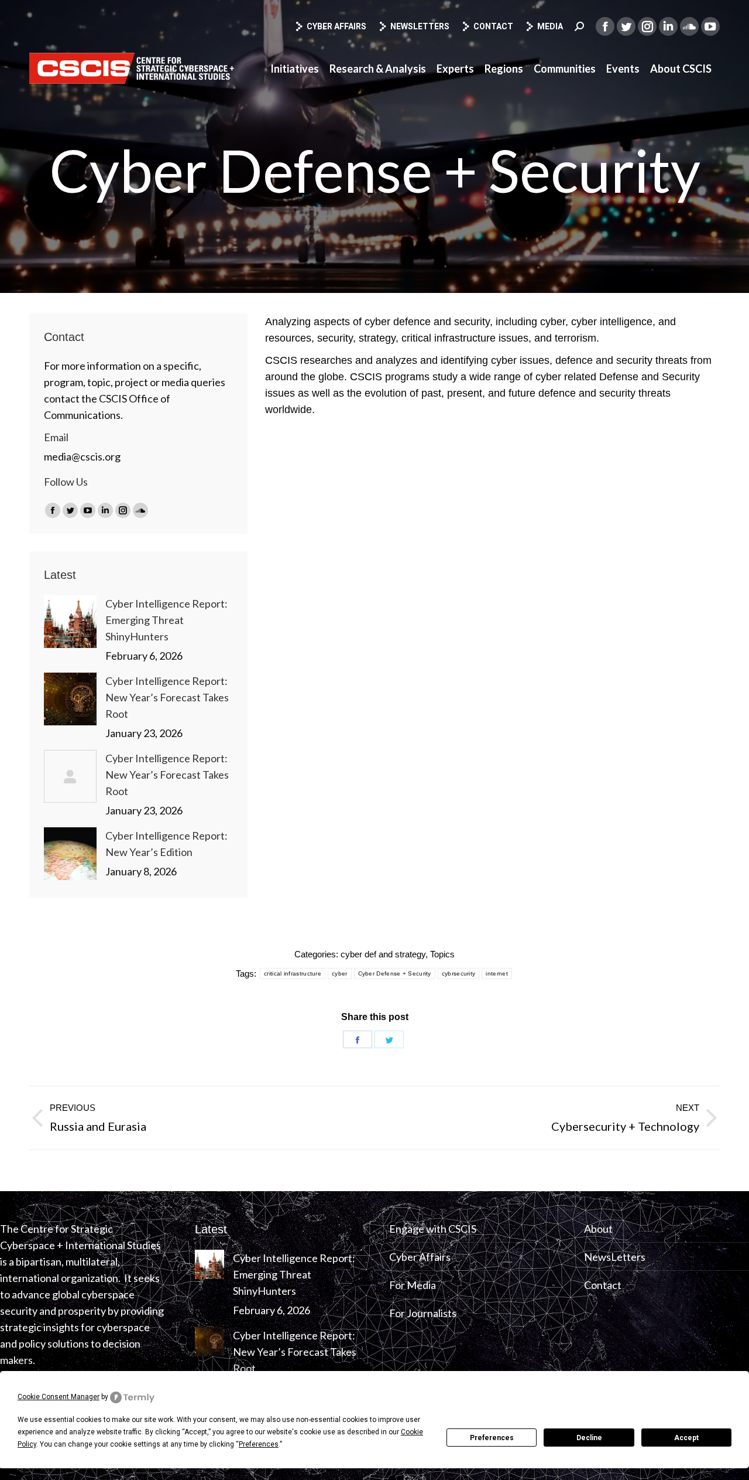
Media (550, 26)
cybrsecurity (459, 973)
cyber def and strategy (383, 954)
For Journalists (422, 1313)
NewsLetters (614, 1256)
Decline (589, 1438)
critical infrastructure (292, 973)
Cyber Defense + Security (394, 973)
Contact (493, 26)
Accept (686, 1438)
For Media (412, 1284)
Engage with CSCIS (432, 1228)
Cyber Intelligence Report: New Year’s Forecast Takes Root (167, 697)
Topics (442, 954)
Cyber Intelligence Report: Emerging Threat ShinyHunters (166, 620)
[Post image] (70, 621)
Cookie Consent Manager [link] (58, 1397)
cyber (340, 973)
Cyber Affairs (336, 26)
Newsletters (419, 26)
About (598, 1228)
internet (496, 973)
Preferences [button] (259, 1444)
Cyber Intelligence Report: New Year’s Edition (166, 843)
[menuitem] (294, 68)
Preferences (492, 1438)
